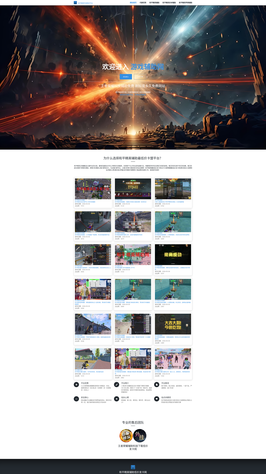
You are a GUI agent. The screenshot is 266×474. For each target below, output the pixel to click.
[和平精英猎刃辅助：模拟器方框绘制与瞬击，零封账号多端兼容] (133, 304)
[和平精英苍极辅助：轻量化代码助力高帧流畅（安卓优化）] (133, 189)
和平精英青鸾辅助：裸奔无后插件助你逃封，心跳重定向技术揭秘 (172, 281)
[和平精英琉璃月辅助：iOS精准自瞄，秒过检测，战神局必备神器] (173, 304)
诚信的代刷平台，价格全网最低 (133, 94)
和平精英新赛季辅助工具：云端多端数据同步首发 (132, 243)
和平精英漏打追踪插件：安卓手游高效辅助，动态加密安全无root (92, 281)
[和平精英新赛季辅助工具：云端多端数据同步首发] (133, 227)
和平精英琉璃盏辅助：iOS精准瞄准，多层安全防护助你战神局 (172, 243)
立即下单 (140, 77)
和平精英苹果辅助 (185, 3)
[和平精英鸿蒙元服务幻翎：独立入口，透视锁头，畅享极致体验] (173, 381)
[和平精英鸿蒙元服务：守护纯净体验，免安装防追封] (93, 381)
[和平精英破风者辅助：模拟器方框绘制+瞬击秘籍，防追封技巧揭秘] (133, 381)
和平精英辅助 (154, 3)
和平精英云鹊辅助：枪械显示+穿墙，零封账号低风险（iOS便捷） (132, 358)
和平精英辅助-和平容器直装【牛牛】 (130, 280)
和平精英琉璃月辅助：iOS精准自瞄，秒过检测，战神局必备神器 (172, 320)
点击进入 (126, 77)
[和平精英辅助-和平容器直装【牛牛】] (133, 265)
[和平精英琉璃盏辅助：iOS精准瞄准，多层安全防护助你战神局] (173, 227)
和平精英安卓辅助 (169, 3)
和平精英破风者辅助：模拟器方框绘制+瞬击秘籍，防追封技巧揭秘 (132, 397)
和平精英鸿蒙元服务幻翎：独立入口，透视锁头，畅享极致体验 (172, 397)
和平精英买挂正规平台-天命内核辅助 (90, 203)
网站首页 (133, 3)
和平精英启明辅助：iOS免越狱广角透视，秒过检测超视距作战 (92, 243)
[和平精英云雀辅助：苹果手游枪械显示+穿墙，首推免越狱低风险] (93, 342)
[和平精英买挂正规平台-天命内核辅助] (93, 189)
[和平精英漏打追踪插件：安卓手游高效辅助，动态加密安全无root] (93, 265)
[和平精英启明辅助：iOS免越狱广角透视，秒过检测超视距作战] (93, 227)
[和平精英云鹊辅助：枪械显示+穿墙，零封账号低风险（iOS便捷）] (133, 342)
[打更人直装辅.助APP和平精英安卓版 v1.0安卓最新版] (173, 189)
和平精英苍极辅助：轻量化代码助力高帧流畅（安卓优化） (132, 205)
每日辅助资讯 (120, 277)
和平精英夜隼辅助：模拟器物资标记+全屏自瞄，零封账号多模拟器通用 (92, 320)
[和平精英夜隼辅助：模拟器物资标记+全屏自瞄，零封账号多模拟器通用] (93, 304)
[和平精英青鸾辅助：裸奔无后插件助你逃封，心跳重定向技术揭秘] (173, 265)
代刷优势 (143, 3)
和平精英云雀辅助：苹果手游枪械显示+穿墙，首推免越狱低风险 (92, 358)
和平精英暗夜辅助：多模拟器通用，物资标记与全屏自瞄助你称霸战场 (172, 358)
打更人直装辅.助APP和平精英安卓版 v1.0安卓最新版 (173, 205)
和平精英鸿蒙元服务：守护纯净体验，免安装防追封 (92, 397)
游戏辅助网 (147, 66)
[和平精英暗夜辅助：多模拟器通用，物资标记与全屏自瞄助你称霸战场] (173, 342)
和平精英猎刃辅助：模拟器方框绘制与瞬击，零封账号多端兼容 (132, 320)
